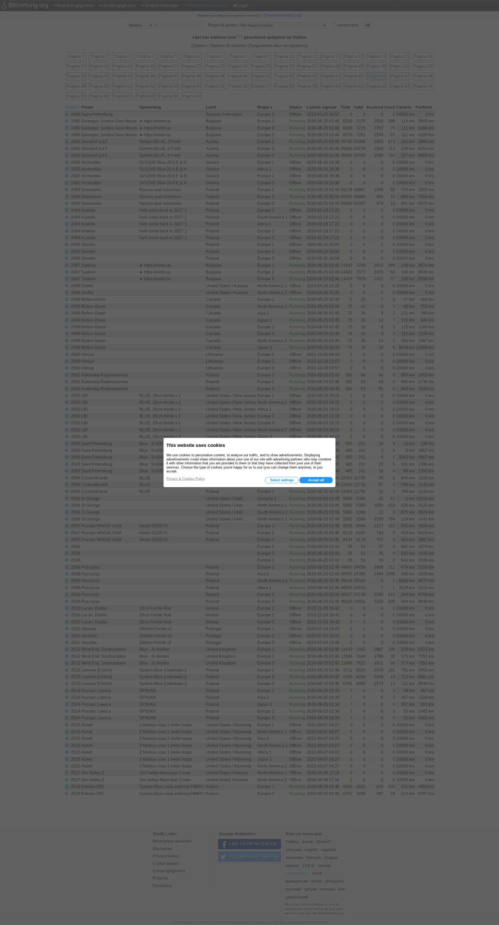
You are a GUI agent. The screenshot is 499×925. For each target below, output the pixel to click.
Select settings (282, 480)
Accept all (316, 480)
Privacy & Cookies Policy (185, 479)
